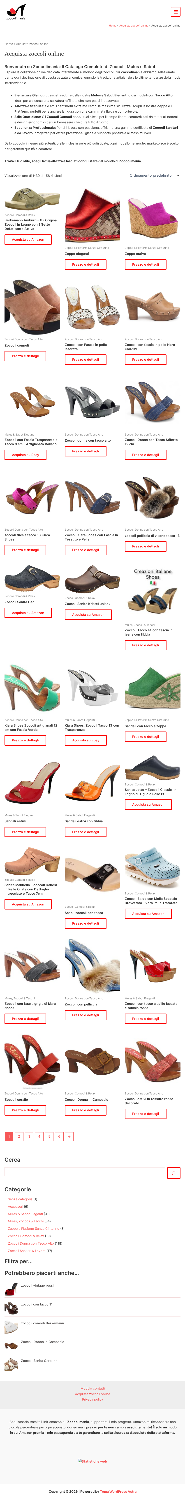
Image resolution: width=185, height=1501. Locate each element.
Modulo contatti (93, 1388)
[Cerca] (173, 1173)
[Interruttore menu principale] (175, 12)
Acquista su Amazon (28, 240)
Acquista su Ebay (25, 455)
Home (9, 44)
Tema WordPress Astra (118, 1492)
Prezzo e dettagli (85, 264)
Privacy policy (92, 1399)
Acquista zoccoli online (92, 1394)
